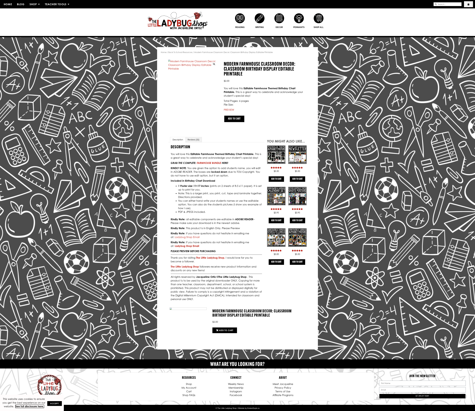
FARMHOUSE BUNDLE (209, 162)
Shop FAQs (188, 395)
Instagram (236, 391)
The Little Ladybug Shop (185, 266)
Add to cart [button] (276, 179)
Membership (235, 387)
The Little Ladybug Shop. (211, 257)
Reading (240, 27)
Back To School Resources (180, 52)
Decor (279, 27)
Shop (33, 4)
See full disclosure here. (29, 406)
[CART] (468, 4)
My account (188, 387)
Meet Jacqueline (283, 384)
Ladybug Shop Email (187, 237)
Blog (21, 4)
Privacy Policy (283, 387)
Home (8, 4)
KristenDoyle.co (253, 408)
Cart (189, 391)
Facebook (236, 395)
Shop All (319, 27)
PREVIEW (229, 109)
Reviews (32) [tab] (193, 139)
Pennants (299, 27)
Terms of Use (282, 391)
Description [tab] (178, 139)
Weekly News (236, 384)
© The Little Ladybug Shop (226, 408)
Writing (259, 27)
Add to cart (234, 118)
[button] (214, 64)
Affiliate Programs (283, 395)
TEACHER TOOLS (56, 4)
